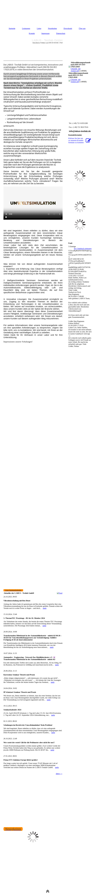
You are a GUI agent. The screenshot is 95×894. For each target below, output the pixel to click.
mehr (44, 608)
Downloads (68, 28)
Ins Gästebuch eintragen (83, 249)
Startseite (12, 28)
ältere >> (59, 774)
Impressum (45, 33)
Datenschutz (60, 33)
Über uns (82, 28)
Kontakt (32, 33)
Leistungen (26, 28)
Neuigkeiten (52, 28)
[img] (47, 11)
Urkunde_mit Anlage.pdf (75, 70)
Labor (39, 28)
